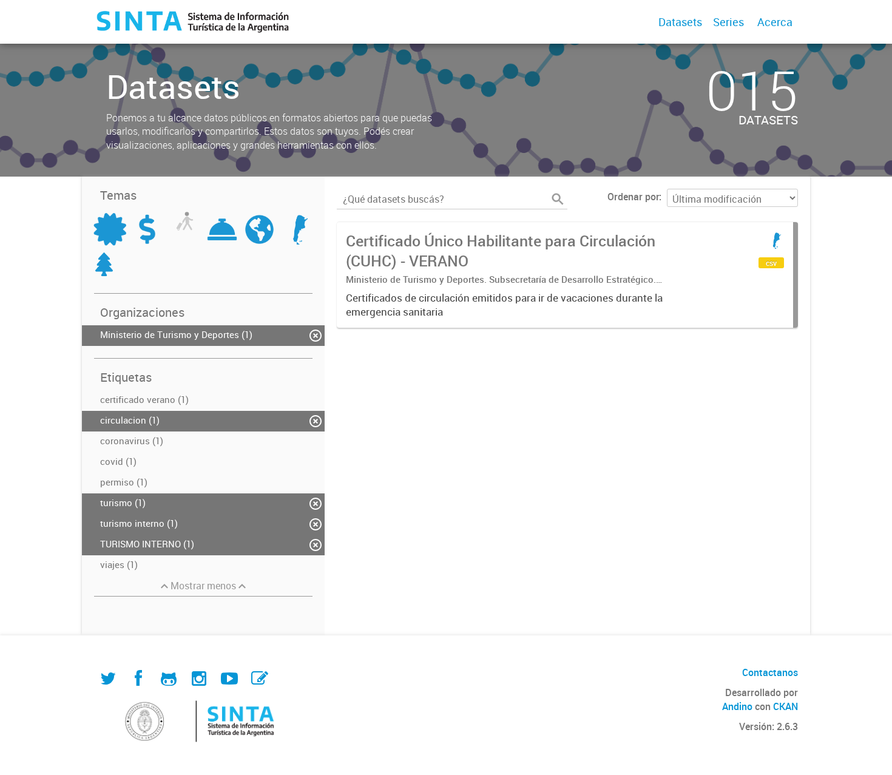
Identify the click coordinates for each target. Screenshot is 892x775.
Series (728, 22)
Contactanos (770, 672)
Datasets (680, 22)
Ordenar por (633, 197)
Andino (737, 706)
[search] (557, 199)
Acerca (774, 22)
